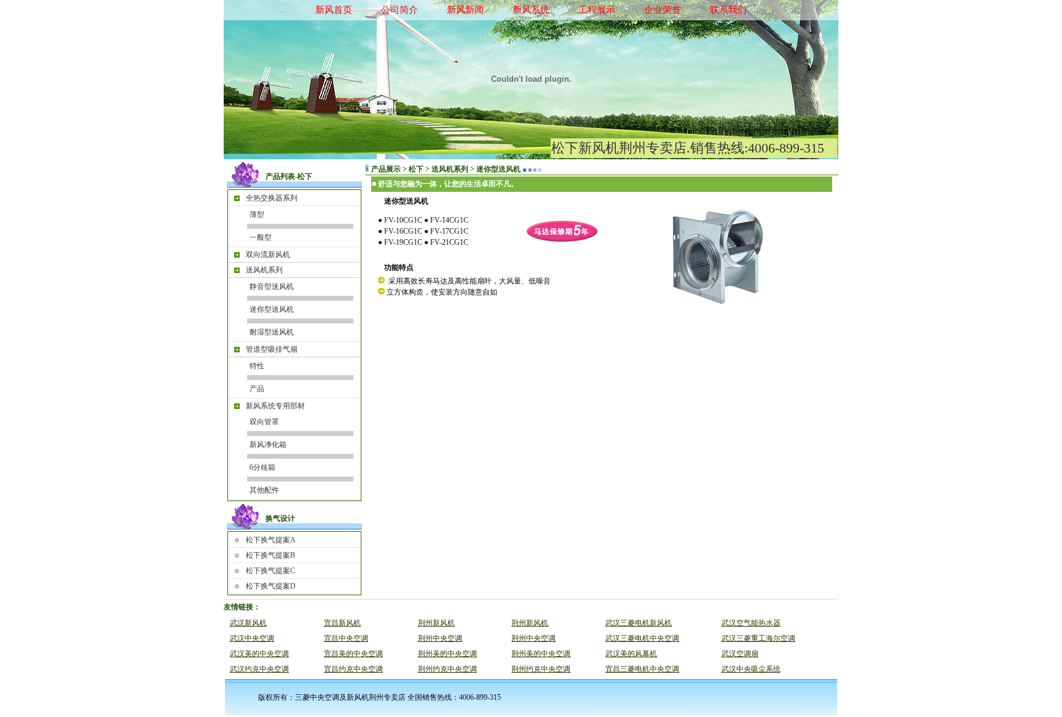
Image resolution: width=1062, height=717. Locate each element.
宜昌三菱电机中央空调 (642, 669)
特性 (257, 366)
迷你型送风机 (272, 309)
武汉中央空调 (252, 638)
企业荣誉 (662, 10)
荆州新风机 (436, 623)
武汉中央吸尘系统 (751, 669)
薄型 (257, 214)
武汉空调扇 (740, 653)
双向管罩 (264, 422)
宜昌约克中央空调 (353, 669)
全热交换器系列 (271, 198)
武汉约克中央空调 (259, 669)
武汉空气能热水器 (751, 623)
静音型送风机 (272, 286)
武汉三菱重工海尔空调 (758, 638)
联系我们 (728, 10)
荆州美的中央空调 (447, 653)
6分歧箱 (262, 467)
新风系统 (531, 10)
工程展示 (596, 10)
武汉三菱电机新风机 (638, 623)
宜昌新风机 (342, 623)
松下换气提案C (270, 570)
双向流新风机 (268, 254)
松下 (304, 176)
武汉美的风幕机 (631, 653)
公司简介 (399, 10)
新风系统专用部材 (275, 406)
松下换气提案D (271, 586)
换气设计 (280, 518)
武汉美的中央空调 (259, 653)
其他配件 (264, 490)
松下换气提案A (271, 540)
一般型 (261, 237)
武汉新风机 (248, 623)
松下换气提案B (270, 555)
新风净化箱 (268, 444)
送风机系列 (264, 270)
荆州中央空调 (440, 638)
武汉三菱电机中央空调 (642, 638)
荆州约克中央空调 (447, 669)
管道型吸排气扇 (271, 349)
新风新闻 (465, 10)
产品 (257, 388)
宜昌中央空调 (346, 638)
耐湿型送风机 (272, 332)
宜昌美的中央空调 (353, 653)
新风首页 (333, 10)
